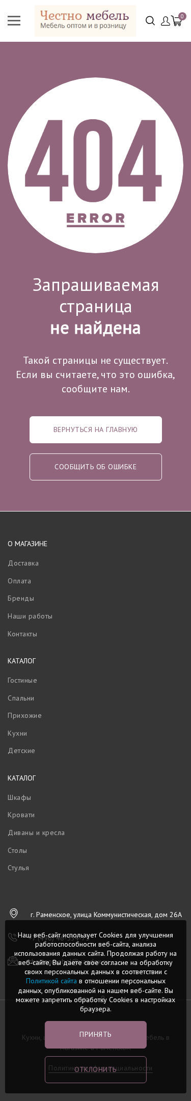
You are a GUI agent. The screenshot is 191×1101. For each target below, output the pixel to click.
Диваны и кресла (36, 832)
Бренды (21, 598)
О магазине (27, 543)
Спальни (21, 698)
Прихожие (25, 715)
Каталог (22, 660)
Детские (22, 750)
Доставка (23, 563)
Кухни (18, 733)
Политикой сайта (51, 980)
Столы (18, 850)
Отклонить (95, 1069)
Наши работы (30, 616)
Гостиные (22, 680)
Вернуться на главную (95, 429)
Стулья (18, 867)
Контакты (22, 633)
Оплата (19, 580)
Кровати (21, 814)
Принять (95, 1034)
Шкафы (20, 797)
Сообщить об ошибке (95, 466)
